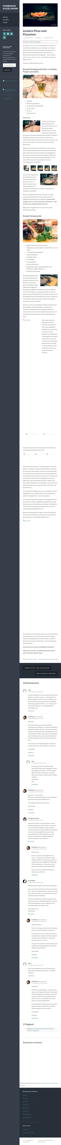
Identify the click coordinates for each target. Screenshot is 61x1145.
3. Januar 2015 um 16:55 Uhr (39, 921)
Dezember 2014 (27, 1114)
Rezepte (35, 659)
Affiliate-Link (7, 98)
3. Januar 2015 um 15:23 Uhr (35, 882)
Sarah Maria (31, 880)
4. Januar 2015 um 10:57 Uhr (35, 965)
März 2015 (25, 1104)
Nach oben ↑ (42, 1142)
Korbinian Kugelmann (10, 7)
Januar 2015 (26, 1111)
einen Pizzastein (32, 45)
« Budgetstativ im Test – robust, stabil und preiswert (37, 668)
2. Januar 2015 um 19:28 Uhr (35, 691)
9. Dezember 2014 (28, 37)
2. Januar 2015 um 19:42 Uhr (35, 792)
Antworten (31, 711)
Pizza (47, 659)
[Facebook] (4, 33)
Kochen (31, 659)
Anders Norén (49, 1140)
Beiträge (5, 17)
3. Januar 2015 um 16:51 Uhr (39, 849)
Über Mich (6, 20)
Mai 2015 (25, 1098)
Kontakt (5, 22)
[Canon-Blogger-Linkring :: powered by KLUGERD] (10, 91)
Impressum (25, 1129)
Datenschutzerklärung (28, 1132)
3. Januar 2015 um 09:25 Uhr (35, 820)
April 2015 (25, 1101)
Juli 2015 (25, 1095)
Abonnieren (7, 70)
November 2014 (27, 1117)
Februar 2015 (26, 1108)
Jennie (36, 57)
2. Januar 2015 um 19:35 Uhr (39, 763)
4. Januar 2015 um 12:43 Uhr (39, 983)
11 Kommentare (48, 37)
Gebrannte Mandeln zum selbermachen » (46, 673)
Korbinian (38, 37)
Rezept (56, 659)
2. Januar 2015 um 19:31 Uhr (35, 718)
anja (29, 690)
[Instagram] (4, 37)
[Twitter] (11, 33)
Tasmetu (29, 57)
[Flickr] (7, 33)
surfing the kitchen (33, 818)
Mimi (29, 963)
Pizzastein (51, 659)
